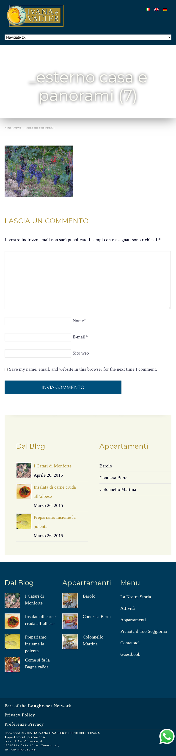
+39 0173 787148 (23, 749)
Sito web (81, 352)
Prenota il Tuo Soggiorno (143, 631)
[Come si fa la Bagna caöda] (12, 664)
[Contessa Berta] (70, 621)
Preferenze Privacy (24, 724)
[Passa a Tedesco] (165, 8)
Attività (127, 608)
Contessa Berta (113, 477)
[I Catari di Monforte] (24, 470)
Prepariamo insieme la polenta (36, 644)
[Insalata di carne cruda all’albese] (24, 491)
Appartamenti (133, 619)
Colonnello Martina (117, 489)
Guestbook (130, 654)
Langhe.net (40, 705)
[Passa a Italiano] (147, 8)
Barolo (105, 465)
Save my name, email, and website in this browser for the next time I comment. (83, 369)
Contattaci (130, 642)
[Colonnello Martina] (70, 641)
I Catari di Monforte (53, 465)
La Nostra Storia (135, 596)
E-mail (80, 336)
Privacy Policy (20, 714)
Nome (79, 320)
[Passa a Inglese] (156, 8)
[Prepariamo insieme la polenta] (24, 521)
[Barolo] (70, 600)
